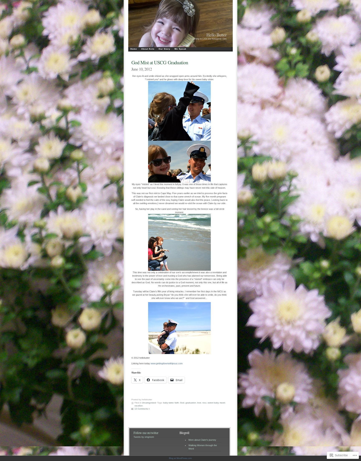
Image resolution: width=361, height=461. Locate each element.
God (182, 403)
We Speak (180, 49)
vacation (139, 405)
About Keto (147, 49)
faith (177, 403)
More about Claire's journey (202, 440)
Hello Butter (216, 35)
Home (133, 49)
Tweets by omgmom (143, 437)
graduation (191, 403)
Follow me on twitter (145, 432)
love (199, 403)
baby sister (168, 403)
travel (222, 403)
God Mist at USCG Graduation (159, 62)
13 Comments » (142, 409)
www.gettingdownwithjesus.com (166, 363)
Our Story (164, 49)
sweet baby (213, 403)
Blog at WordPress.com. (180, 458)
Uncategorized (149, 403)
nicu (204, 403)
